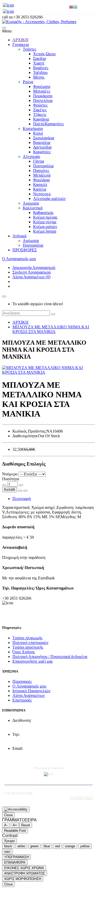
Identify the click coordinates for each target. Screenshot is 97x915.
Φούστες (40, 105)
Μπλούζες (41, 91)
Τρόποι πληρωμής (27, 638)
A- (6, 825)
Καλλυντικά (32, 208)
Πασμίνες (41, 170)
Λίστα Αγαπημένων (28, 695)
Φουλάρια (41, 180)
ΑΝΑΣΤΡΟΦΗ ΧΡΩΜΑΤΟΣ (24, 873)
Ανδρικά (19, 236)
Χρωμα (9, 841)
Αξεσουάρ (31, 156)
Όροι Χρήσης (23, 652)
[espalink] (8, 5)
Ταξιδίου (40, 72)
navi (7, 852)
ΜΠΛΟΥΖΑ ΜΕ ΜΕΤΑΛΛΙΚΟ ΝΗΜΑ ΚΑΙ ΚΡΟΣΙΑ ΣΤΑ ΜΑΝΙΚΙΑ (50, 329)
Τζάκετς (39, 114)
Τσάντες (29, 49)
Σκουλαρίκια (43, 138)
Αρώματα (31, 203)
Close (8, 815)
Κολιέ (38, 133)
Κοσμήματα (33, 128)
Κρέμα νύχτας (44, 222)
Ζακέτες (40, 110)
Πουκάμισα (42, 96)
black (8, 846)
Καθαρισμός (43, 212)
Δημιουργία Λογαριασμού (33, 267)
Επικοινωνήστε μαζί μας (32, 661)
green (34, 846)
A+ (15, 825)
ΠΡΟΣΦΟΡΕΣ (24, 250)
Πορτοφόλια (43, 166)
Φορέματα (41, 86)
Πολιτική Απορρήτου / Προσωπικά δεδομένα (49, 656)
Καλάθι (9, 489)
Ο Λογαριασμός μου (29, 686)
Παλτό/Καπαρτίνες (48, 124)
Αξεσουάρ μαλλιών (49, 198)
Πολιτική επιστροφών (30, 642)
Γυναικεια (20, 44)
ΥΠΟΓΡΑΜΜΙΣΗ (16, 857)
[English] (71, 7)
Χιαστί (38, 63)
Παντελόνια (43, 100)
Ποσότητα (10, 479)
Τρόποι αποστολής (27, 647)
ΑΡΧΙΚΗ (20, 40)
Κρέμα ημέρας (45, 217)
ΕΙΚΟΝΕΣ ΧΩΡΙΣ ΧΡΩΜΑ (24, 868)
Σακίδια (39, 58)
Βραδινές (40, 68)
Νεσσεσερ (42, 194)
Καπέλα (39, 189)
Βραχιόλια (41, 142)
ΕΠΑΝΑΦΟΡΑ (14, 862)
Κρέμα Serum (44, 231)
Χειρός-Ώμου (44, 54)
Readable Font (15, 831)
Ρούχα (28, 82)
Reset (25, 825)
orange (70, 846)
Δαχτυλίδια (42, 147)
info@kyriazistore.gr (29, 753)
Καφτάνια (41, 119)
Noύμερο (10, 474)
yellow (84, 846)
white (21, 846)
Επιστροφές (22, 700)
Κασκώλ (40, 184)
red (57, 846)
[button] (4, 28)
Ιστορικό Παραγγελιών (31, 691)
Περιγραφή (21, 498)
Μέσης (38, 77)
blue (47, 846)
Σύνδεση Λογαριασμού (31, 272)
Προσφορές (22, 681)
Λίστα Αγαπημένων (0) (31, 277)
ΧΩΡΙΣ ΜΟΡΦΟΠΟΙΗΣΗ (22, 879)
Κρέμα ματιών (45, 226)
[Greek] (75, 7)
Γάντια (38, 161)
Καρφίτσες (42, 152)
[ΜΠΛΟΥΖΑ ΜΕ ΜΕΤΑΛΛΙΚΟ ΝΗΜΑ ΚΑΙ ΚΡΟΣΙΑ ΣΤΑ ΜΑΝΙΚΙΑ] (48, 372)
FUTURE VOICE (81, 798)
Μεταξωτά (41, 175)
